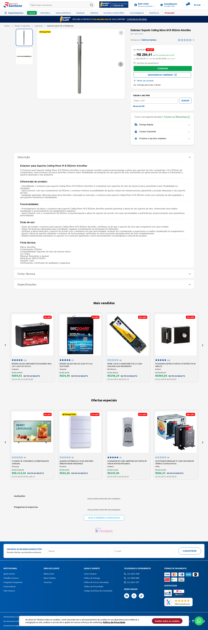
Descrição (24, 157)
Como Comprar (90, 573)
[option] (32, 347)
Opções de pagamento (148, 63)
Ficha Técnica (26, 273)
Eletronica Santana (149, 40)
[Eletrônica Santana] (13, 5)
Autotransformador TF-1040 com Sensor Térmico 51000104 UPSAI (174, 462)
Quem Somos (9, 573)
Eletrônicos (154, 13)
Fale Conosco (9, 590)
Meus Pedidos (50, 578)
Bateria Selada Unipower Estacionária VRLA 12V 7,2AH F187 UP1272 (32, 364)
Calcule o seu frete (141, 95)
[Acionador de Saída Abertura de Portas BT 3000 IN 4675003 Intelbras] (128, 432)
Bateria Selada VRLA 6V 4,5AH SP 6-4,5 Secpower (76, 364)
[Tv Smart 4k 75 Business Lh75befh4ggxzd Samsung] (32, 432)
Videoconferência (63, 13)
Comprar (162, 68)
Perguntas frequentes (13, 582)
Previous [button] (5, 345)
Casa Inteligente (137, 13)
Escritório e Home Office (114, 13)
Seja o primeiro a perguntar (104, 518)
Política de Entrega (92, 578)
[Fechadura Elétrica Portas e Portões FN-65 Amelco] (176, 334)
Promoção (169, 13)
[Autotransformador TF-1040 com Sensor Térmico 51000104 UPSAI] (176, 432)
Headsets (80, 13)
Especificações (27, 284)
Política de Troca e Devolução (96, 582)
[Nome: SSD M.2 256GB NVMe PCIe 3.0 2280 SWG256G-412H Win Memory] (128, 334)
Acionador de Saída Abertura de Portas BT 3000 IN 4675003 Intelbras (127, 462)
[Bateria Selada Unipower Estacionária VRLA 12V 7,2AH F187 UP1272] (32, 334)
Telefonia (94, 13)
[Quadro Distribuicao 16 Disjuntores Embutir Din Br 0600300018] (80, 432)
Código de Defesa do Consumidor (98, 590)
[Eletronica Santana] (7, 26)
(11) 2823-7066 (133, 573)
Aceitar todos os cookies (167, 621)
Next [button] (202, 345)
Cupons (32, 13)
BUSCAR (185, 101)
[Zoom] (24, 37)
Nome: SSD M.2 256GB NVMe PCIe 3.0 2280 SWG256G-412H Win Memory (124, 364)
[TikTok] (141, 596)
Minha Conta (49, 573)
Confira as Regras (137, 19)
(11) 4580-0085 (133, 578)
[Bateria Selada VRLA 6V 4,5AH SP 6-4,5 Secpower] (80, 334)
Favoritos (48, 582)
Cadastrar (189, 551)
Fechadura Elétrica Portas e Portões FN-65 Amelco (175, 364)
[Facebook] (126, 596)
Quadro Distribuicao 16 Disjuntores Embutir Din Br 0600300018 (76, 462)
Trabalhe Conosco (11, 578)
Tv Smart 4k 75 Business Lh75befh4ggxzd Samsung (30, 462)
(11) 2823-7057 (133, 582)
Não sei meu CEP (139, 106)
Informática (45, 13)
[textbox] (62, 5)
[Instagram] (134, 596)
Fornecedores (10, 586)
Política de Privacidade (114, 622)
